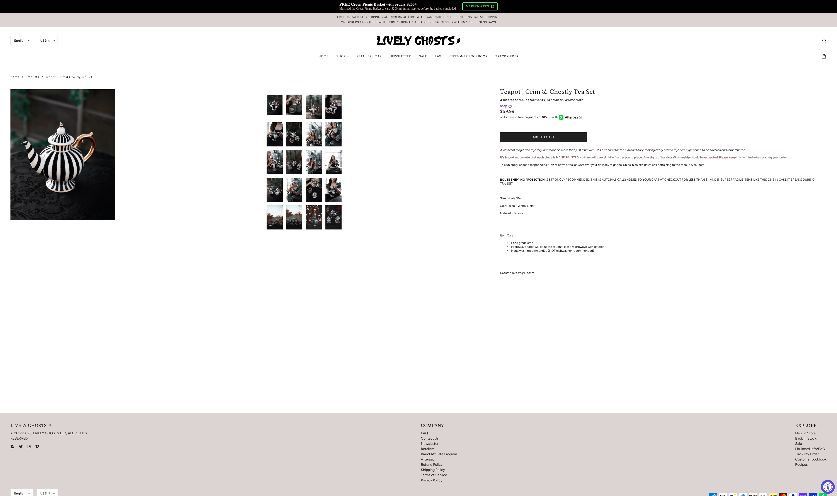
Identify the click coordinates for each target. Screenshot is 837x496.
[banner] (418, 40)
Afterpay (427, 459)
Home (14, 76)
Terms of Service (434, 475)
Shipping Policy (433, 470)
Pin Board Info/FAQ (810, 449)
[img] (824, 40)
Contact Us (430, 438)
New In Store (805, 433)
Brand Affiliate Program (439, 454)
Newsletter (429, 444)
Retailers (427, 449)
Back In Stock (806, 438)
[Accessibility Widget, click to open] (828, 487)
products (32, 76)
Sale (798, 444)
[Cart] (824, 56)
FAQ (424, 433)
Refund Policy (431, 464)
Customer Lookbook (811, 459)
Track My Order (807, 454)
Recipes (801, 464)
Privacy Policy (431, 480)
